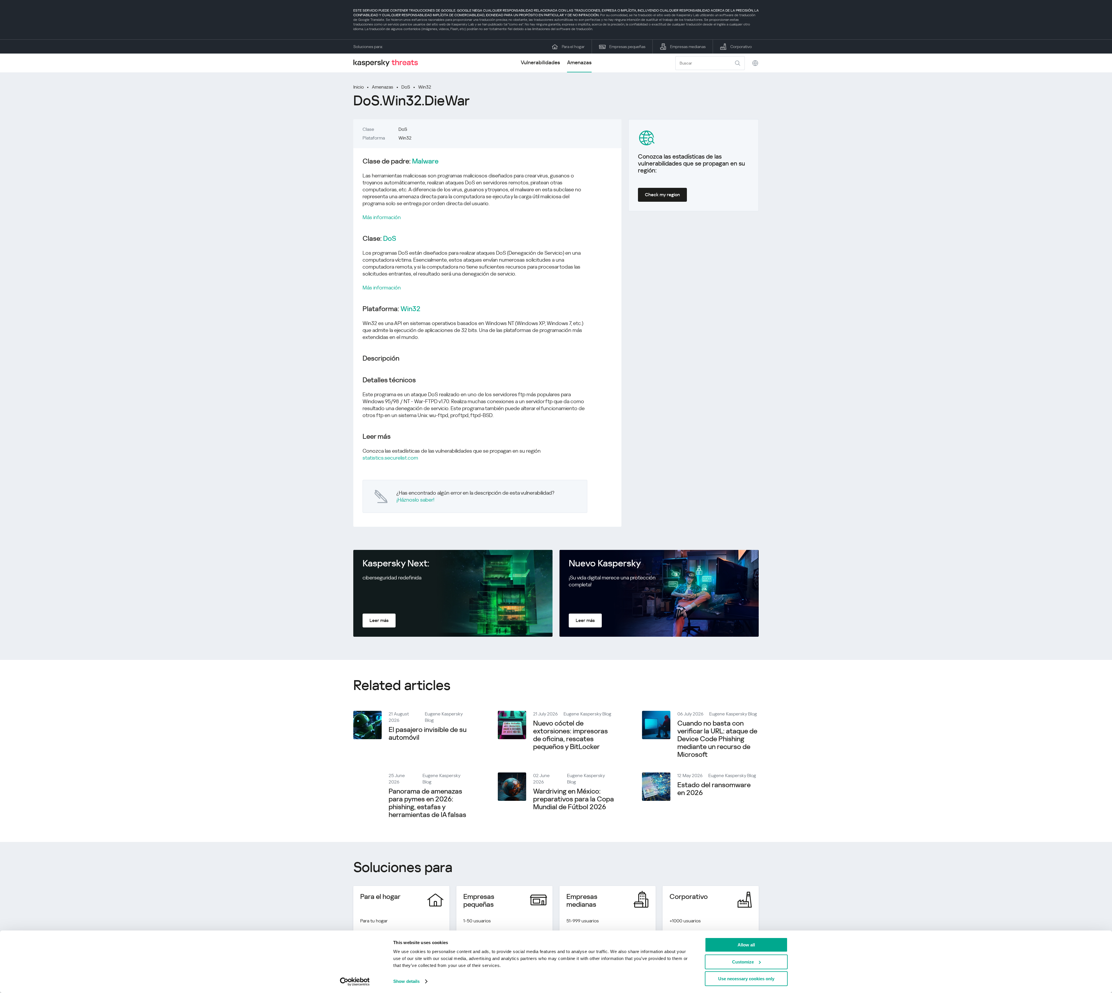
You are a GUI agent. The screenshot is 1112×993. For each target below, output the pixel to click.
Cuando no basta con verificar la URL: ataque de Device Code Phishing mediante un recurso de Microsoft (717, 739)
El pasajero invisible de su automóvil (428, 733)
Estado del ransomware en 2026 (714, 789)
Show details (406, 981)
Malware (425, 161)
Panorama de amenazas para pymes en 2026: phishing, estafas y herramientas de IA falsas (427, 803)
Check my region (662, 194)
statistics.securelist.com (390, 458)
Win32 (424, 87)
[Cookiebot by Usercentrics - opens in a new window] (355, 981)
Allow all (746, 944)
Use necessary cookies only (746, 978)
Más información (382, 217)
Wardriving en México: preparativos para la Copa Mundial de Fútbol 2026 (573, 799)
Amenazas (579, 62)
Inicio (358, 87)
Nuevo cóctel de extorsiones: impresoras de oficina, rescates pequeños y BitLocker (570, 735)
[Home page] (388, 63)
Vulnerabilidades (540, 62)
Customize (743, 961)
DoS (405, 87)
